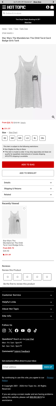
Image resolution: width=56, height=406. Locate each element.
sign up (48, 367)
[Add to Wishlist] (24, 208)
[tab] (28, 82)
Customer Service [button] (11, 295)
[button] (3, 7)
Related (7, 194)
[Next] (53, 2)
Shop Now (36, 2)
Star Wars (7, 33)
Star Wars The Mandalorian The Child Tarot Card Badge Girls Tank (13, 243)
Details (7, 182)
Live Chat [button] (29, 339)
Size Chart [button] (13, 132)
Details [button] (23, 123)
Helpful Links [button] (9, 302)
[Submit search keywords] (4, 13)
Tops (16, 29)
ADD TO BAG (28, 164)
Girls (10, 29)
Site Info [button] (6, 316)
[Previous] (2, 2)
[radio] (4, 138)
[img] (4, 330)
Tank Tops (24, 29)
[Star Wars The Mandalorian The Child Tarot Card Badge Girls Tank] (14, 222)
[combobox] (28, 13)
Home (4, 29)
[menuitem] (52, 7)
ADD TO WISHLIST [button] (28, 173)
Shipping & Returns (12, 188)
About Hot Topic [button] (10, 309)
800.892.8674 (36, 397)
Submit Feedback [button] (22, 351)
